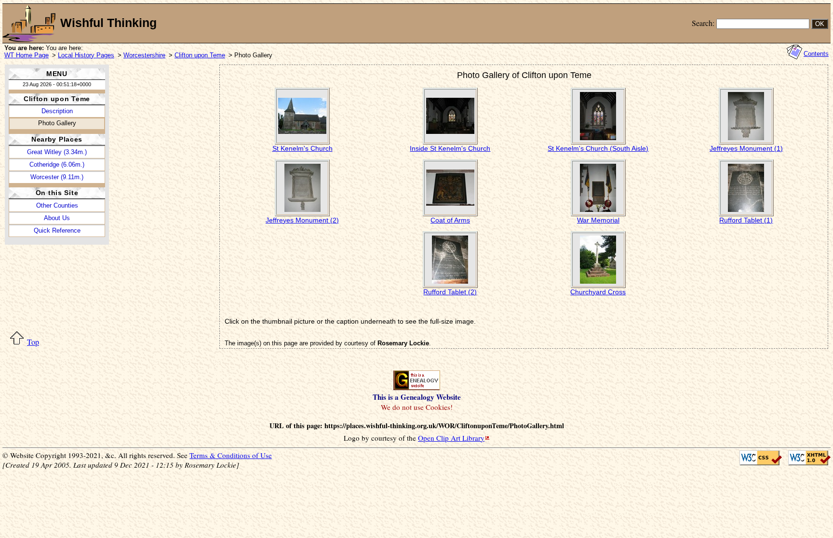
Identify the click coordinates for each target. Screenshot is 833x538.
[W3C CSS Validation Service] (758, 457)
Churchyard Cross (598, 292)
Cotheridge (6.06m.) (56, 164)
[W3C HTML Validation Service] (806, 457)
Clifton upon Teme (200, 55)
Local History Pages (86, 55)
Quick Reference (57, 230)
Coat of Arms (450, 220)
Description (57, 111)
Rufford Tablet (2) (450, 292)
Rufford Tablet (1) (746, 220)
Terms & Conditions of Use (230, 455)
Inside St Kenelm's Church (450, 148)
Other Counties (57, 205)
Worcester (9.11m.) (56, 177)
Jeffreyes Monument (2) (302, 220)
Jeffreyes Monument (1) (746, 148)
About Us (57, 218)
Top (33, 342)
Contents (816, 53)
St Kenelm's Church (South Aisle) (598, 148)
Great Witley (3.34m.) (57, 152)
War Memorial (598, 220)
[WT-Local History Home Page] (28, 23)
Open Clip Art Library (451, 438)
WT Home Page (26, 55)
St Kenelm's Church (302, 148)
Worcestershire (144, 55)
